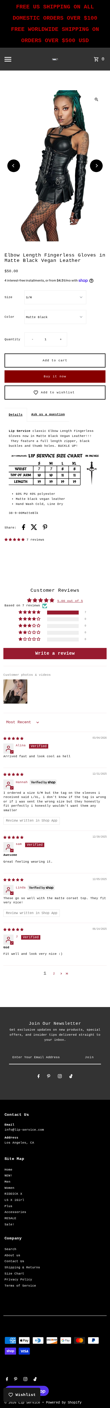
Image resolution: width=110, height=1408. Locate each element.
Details (16, 414)
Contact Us (14, 1261)
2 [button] (54, 973)
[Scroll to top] (98, 1393)
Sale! (9, 1224)
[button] (16, 539)
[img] (13, 738)
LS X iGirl (14, 1200)
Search (10, 1249)
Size (8, 297)
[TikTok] (70, 1077)
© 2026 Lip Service (23, 1403)
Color (9, 317)
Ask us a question (48, 414)
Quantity (12, 339)
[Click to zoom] (96, 99)
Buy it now (55, 376)
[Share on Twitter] (34, 528)
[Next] (96, 165)
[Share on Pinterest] (45, 528)
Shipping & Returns (22, 1267)
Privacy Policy (18, 1279)
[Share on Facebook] (23, 528)
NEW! (8, 1175)
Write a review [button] (55, 653)
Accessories (15, 1212)
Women (9, 1188)
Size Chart (14, 1273)
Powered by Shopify (64, 1403)
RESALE (10, 1218)
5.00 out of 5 (70, 601)
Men (7, 1181)
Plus (8, 1206)
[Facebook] (39, 1077)
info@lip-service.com (24, 1130)
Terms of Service (20, 1285)
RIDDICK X (13, 1194)
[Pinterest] (48, 1077)
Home (8, 1169)
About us (12, 1255)
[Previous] (13, 165)
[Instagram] (60, 1077)
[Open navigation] (17, 59)
